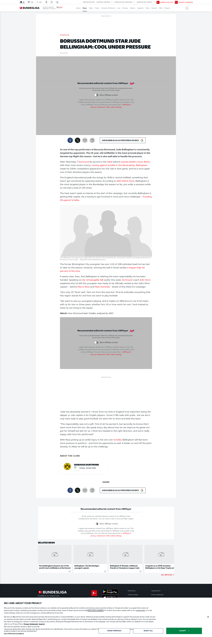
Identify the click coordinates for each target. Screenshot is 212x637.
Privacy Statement (157, 595)
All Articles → (167, 575)
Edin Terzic (145, 280)
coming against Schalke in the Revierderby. (113, 165)
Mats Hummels (102, 287)
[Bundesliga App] (158, 2)
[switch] (96, 95)
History (125, 8)
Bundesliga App (166, 2)
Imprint (42, 624)
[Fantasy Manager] (176, 2)
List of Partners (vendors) (14, 634)
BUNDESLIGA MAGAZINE (124, 2)
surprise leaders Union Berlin (135, 162)
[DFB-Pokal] (46, 2)
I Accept (182, 631)
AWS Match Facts (125, 181)
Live (118, 8)
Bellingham (141, 165)
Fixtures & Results (108, 8)
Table (91, 8)
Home (78, 8)
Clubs (97, 8)
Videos (132, 8)
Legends (140, 8)
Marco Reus (84, 287)
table (109, 162)
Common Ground (103, 2)
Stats (147, 8)
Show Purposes (114, 631)
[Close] (208, 617)
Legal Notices (155, 591)
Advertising (131, 591)
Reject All (148, 631)
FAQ (160, 8)
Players (167, 8)
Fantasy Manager (186, 2)
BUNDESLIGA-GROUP (145, 2)
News (85, 8)
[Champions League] (51, 2)
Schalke (117, 440)
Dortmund (84, 162)
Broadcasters (89, 2)
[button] (185, 7)
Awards (154, 8)
